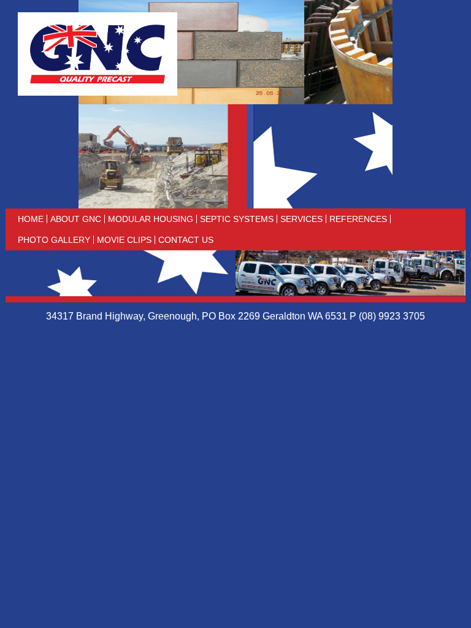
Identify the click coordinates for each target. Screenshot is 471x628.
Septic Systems (237, 219)
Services (301, 219)
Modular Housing (150, 219)
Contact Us (185, 240)
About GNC (75, 219)
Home (31, 219)
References (358, 219)
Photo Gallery (54, 240)
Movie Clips (124, 240)
